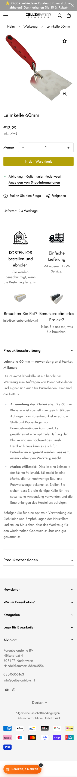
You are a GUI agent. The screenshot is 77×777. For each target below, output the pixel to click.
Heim (11, 26)
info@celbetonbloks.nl (19, 680)
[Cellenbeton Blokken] (38, 15)
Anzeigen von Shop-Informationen (34, 182)
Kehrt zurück (53, 718)
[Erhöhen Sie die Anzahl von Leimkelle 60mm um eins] (68, 148)
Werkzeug (31, 26)
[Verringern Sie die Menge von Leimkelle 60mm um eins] (23, 148)
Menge (8, 147)
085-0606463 (13, 674)
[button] (69, 16)
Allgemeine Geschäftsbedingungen (38, 713)
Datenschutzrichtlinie (30, 718)
